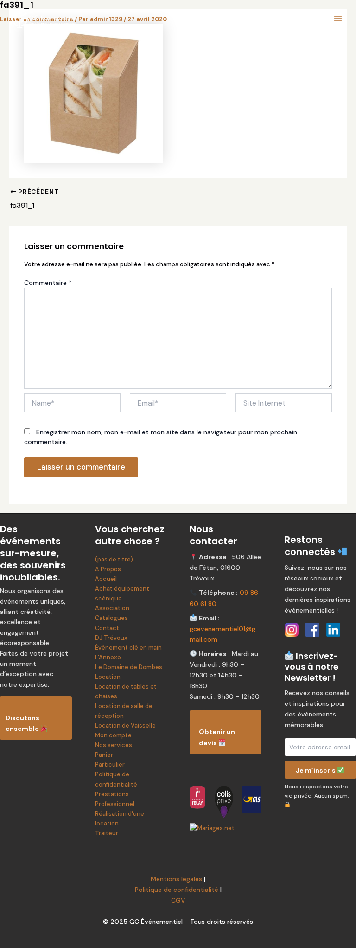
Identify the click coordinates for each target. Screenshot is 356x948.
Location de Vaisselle (125, 725)
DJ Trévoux (111, 638)
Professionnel (114, 804)
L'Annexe (108, 657)
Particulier (110, 764)
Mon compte (113, 735)
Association (112, 608)
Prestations (112, 794)
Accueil (106, 579)
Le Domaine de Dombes (128, 667)
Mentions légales (176, 879)
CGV (178, 900)
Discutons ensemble (23, 723)
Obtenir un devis (217, 737)
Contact (107, 628)
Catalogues (111, 618)
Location (108, 677)
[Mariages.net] (225, 828)
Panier (104, 755)
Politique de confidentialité (176, 889)
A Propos (108, 569)
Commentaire (48, 282)
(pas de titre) (114, 559)
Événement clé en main (128, 647)
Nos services (113, 745)
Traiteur (106, 833)
